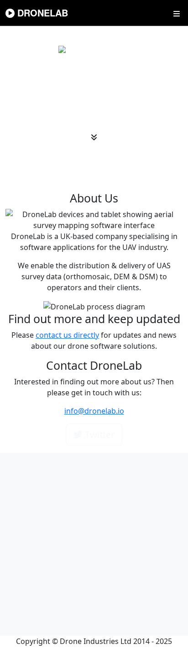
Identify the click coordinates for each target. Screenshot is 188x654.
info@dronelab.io (94, 411)
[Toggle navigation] (177, 12)
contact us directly (67, 335)
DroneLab (41, 12)
